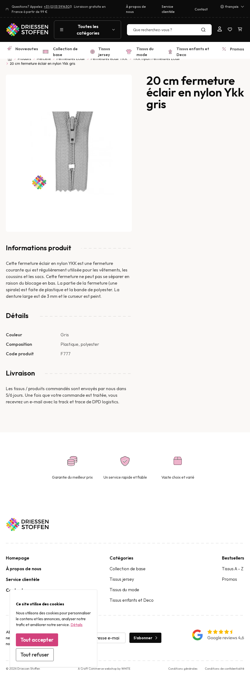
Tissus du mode (145, 51)
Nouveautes (26, 48)
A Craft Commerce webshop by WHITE (104, 668)
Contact (201, 9)
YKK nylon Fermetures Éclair (156, 59)
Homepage (17, 558)
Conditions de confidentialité (224, 668)
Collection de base (65, 51)
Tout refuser (35, 654)
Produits (24, 59)
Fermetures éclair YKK (109, 59)
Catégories (121, 558)
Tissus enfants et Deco (193, 51)
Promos (237, 49)
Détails (77, 624)
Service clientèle (168, 9)
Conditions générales (183, 668)
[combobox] (169, 29)
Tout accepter (37, 640)
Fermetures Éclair (70, 59)
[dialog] (53, 628)
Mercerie (44, 59)
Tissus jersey (104, 51)
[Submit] (205, 29)
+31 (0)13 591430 (57, 6)
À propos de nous (136, 9)
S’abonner (143, 637)
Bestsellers (233, 558)
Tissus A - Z (232, 568)
